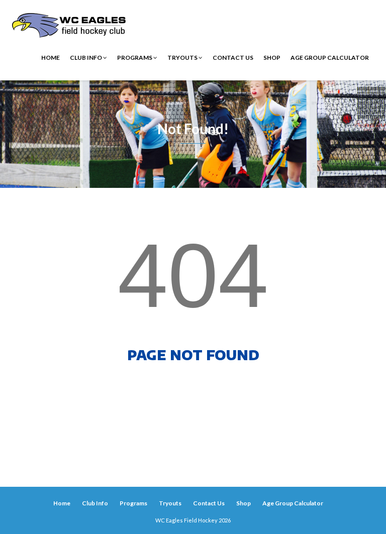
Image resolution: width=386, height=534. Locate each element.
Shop (271, 57)
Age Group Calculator (330, 57)
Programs (135, 57)
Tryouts (183, 57)
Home (50, 57)
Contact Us (233, 57)
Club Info (86, 57)
